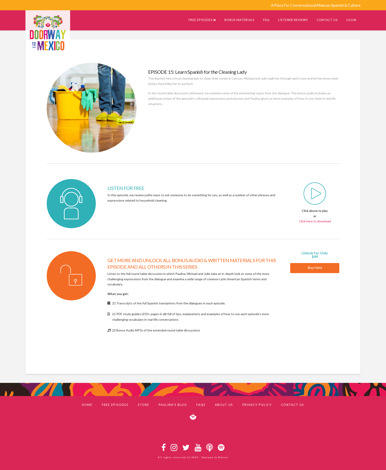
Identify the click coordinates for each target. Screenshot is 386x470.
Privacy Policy (257, 405)
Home (87, 405)
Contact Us (292, 405)
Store (143, 405)
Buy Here (315, 267)
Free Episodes (115, 405)
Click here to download (315, 221)
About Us (224, 405)
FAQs (201, 405)
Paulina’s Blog (173, 405)
